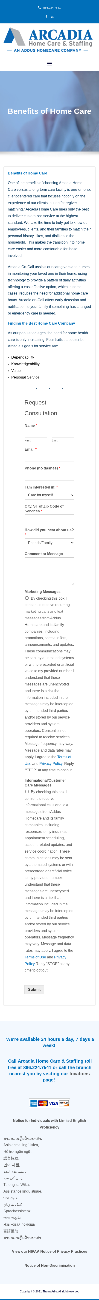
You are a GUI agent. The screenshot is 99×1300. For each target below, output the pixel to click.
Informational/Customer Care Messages (45, 782)
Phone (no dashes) (42, 468)
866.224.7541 (52, 7)
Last (55, 440)
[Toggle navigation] (49, 63)
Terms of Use (35, 957)
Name (31, 425)
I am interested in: (41, 487)
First (28, 440)
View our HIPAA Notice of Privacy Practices (49, 1251)
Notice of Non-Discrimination (49, 1265)
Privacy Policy (50, 764)
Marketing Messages (43, 592)
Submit (34, 989)
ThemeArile (50, 1291)
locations (80, 1073)
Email (31, 449)
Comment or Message (44, 554)
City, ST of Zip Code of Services (44, 508)
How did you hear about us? (49, 532)
